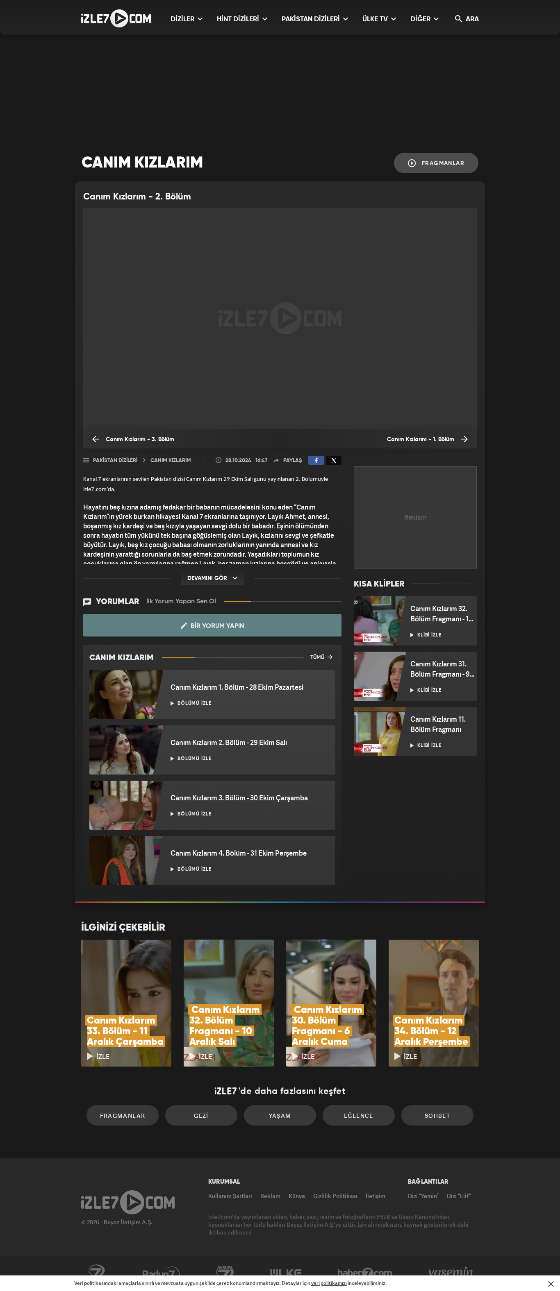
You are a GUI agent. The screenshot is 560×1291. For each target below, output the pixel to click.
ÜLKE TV (375, 19)
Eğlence (358, 1115)
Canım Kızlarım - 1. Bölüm (421, 439)
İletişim (375, 1196)
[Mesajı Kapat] (551, 1284)
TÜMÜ (318, 657)
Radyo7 (161, 1273)
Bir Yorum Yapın (216, 626)
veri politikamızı (329, 1283)
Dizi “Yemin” (423, 1196)
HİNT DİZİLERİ (239, 19)
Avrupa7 (225, 1273)
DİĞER (421, 19)
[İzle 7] (116, 18)
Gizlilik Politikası (335, 1196)
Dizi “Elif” (459, 1196)
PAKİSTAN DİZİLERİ (311, 19)
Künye (297, 1196)
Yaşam (280, 1115)
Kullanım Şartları (230, 1196)
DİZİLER (183, 19)
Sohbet (437, 1115)
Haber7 (365, 1273)
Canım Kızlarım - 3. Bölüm (139, 439)
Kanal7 (96, 1273)
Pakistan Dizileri (115, 460)
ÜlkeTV (286, 1273)
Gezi (201, 1115)
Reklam (270, 1196)
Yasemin (451, 1273)
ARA (471, 19)
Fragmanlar (442, 163)
